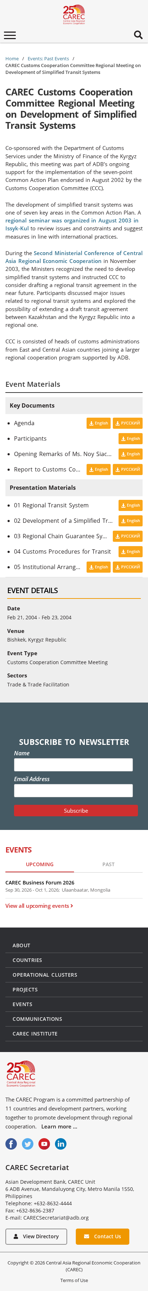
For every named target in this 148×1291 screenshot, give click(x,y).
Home (12, 58)
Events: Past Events (48, 58)
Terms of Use (74, 1280)
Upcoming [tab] (40, 864)
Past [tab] (108, 864)
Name (21, 753)
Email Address (32, 779)
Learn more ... (59, 1126)
